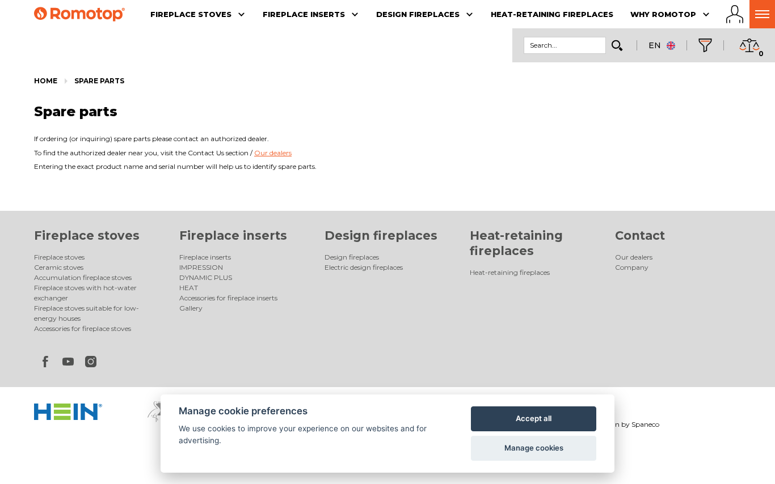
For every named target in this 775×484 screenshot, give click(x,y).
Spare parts (99, 81)
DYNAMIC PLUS (205, 277)
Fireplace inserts (233, 235)
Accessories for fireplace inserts (228, 298)
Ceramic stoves (58, 267)
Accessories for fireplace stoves (82, 328)
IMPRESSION (201, 267)
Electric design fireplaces (364, 267)
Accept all (533, 418)
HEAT (188, 287)
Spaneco (645, 424)
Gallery (191, 308)
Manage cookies (533, 447)
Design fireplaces (381, 235)
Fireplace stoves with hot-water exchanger (85, 292)
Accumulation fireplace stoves (83, 277)
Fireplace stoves (87, 235)
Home (45, 81)
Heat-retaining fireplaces (510, 272)
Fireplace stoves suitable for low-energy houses (86, 313)
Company (631, 267)
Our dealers (633, 257)
